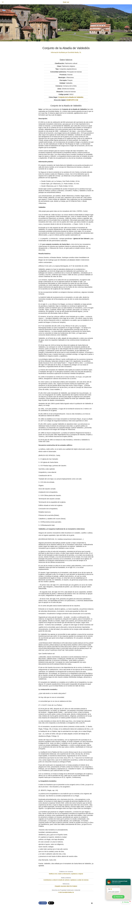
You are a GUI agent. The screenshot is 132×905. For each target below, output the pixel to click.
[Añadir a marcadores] (92, 903)
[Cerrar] (3, 2)
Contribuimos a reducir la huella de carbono (56, 880)
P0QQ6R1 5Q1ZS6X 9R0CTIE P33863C (66, 886)
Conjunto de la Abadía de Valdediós (70, 97)
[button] (129, 880)
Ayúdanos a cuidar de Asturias (79, 880)
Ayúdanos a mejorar (77, 873)
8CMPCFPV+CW (72, 100)
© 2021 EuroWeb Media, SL (66, 892)
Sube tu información (64, 873)
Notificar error (53, 873)
